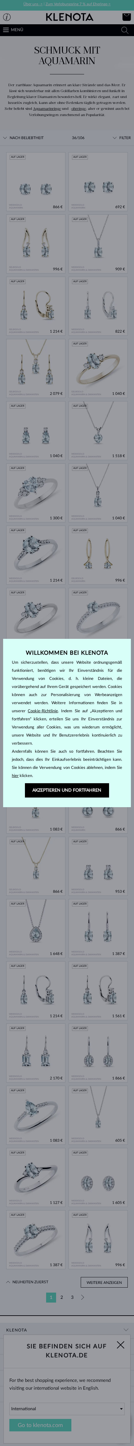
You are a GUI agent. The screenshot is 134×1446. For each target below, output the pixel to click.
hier (15, 776)
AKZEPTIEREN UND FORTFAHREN (66, 790)
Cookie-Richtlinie (43, 711)
